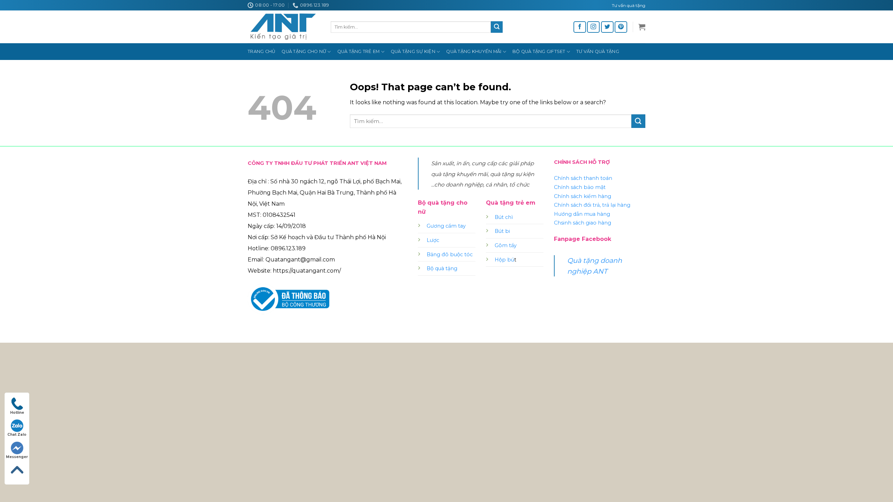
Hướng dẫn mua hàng (582, 214)
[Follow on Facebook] (579, 27)
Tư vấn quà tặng (597, 51)
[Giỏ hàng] (641, 27)
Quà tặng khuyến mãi (473, 51)
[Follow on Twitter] (607, 27)
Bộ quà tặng (442, 268)
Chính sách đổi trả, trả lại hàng (592, 205)
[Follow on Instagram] (593, 27)
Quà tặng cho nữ (304, 51)
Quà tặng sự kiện (413, 51)
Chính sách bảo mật (580, 187)
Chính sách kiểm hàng (582, 196)
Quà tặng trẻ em (358, 51)
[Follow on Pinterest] (621, 27)
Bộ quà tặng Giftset (538, 51)
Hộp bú (504, 260)
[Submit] (497, 27)
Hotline (17, 412)
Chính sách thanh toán (583, 178)
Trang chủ (261, 51)
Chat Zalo (17, 434)
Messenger (17, 457)
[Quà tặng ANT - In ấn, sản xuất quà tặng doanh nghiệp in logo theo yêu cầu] (284, 26)
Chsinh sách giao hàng (582, 223)
